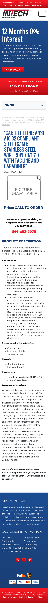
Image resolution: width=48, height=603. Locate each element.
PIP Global (30, 118)
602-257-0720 (16, 548)
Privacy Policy (31, 548)
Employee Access (11, 544)
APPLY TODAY (13, 70)
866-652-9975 (11, 2)
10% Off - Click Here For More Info (24, 81)
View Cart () (23, 6)
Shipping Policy (32, 538)
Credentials (8, 541)
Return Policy (31, 544)
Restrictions (30, 541)
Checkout (37, 6)
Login (9, 6)
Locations (7, 538)
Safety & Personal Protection (13, 118)
